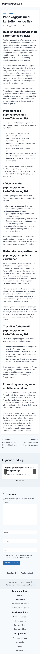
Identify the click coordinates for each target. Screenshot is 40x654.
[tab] (16, 480)
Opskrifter (10, 13)
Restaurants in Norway (20, 608)
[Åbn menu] (36, 3)
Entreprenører (20, 650)
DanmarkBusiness (20, 617)
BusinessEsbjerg (20, 629)
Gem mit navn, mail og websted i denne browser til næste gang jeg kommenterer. (19, 556)
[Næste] (34, 471)
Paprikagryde (8, 26)
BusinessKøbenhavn (20, 621)
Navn (6, 532)
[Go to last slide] (5, 471)
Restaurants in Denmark (20, 604)
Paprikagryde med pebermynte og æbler (30, 442)
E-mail (7, 541)
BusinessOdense (20, 625)
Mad (4, 13)
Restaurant (20, 596)
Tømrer (20, 646)
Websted (7, 550)
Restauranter (20, 600)
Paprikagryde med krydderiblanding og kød (9, 443)
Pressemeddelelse (20, 638)
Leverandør (20, 642)
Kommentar (8, 502)
